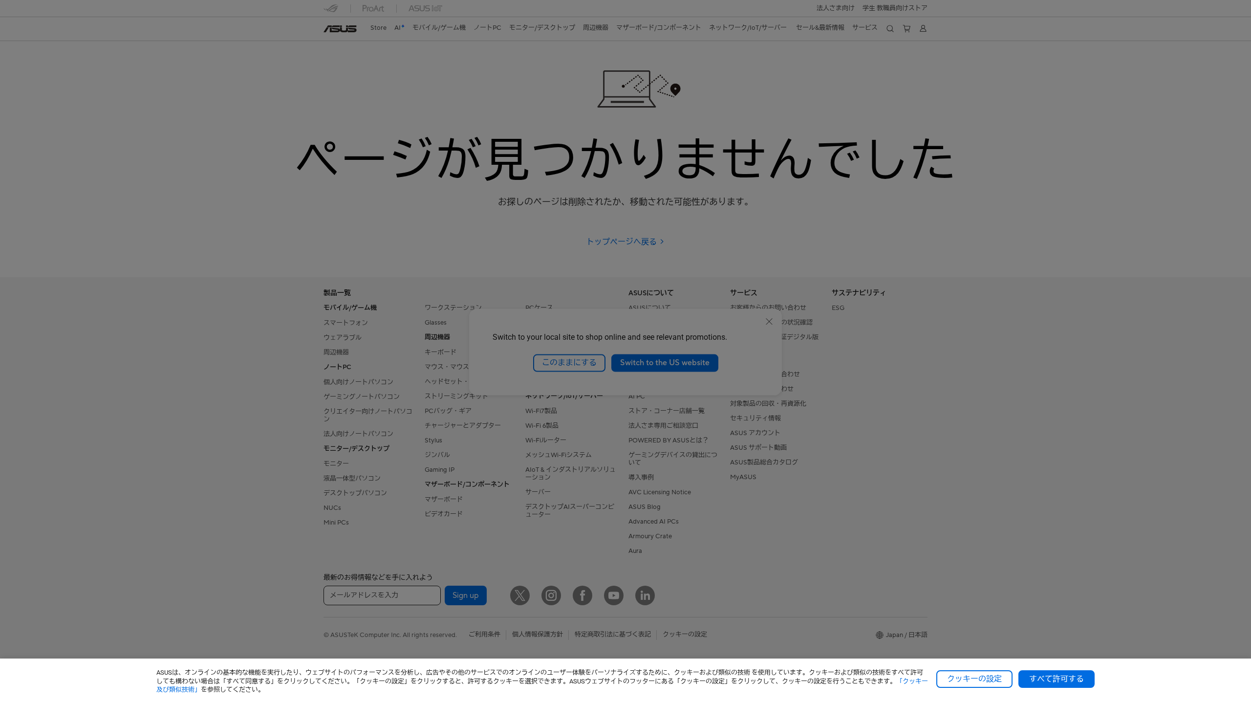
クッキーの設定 (974, 679)
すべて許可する (1056, 679)
